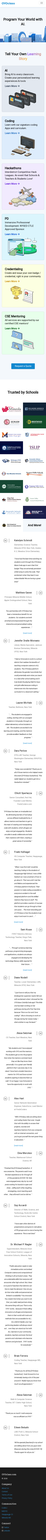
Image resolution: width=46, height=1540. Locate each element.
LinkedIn (7, 1531)
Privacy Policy (7, 1498)
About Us (5, 1488)
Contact (5, 1491)
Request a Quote (23, 366)
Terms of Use (7, 1495)
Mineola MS (6, 1518)
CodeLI (4, 1508)
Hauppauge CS (7, 1514)
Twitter (6, 1527)
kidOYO (4, 1511)
